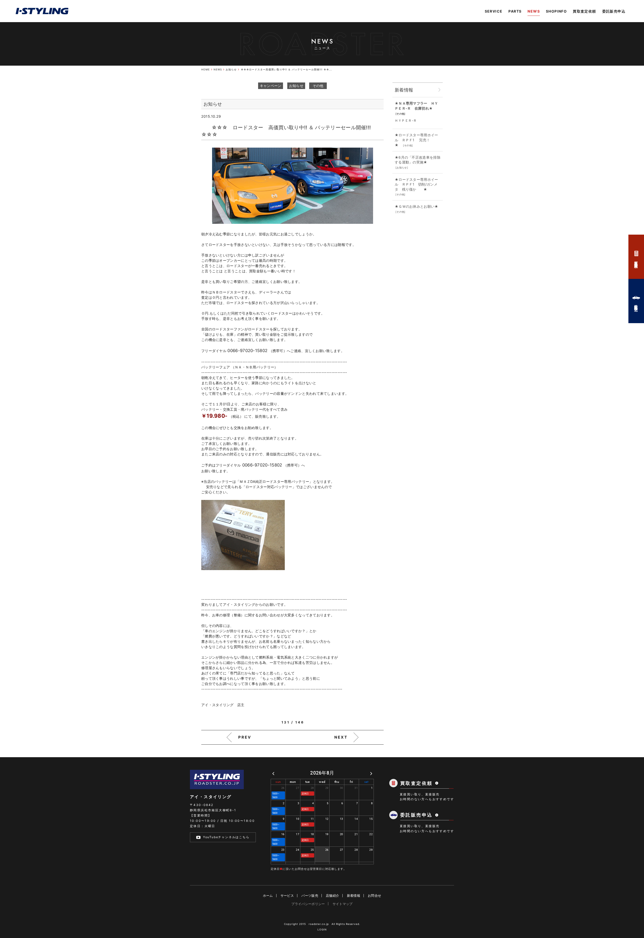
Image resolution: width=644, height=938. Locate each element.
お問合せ (374, 895)
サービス (287, 895)
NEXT (341, 737)
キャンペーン (270, 85)
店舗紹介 (332, 895)
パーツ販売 (309, 895)
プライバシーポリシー (308, 904)
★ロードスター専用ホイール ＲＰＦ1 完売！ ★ (418, 140)
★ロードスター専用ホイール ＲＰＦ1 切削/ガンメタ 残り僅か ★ (416, 184)
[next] (371, 773)
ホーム (268, 895)
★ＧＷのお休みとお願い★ (418, 206)
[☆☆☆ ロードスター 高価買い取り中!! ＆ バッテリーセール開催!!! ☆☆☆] (292, 186)
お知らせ (296, 85)
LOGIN (322, 929)
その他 (318, 85)
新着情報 (353, 895)
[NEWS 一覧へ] (439, 90)
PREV (244, 737)
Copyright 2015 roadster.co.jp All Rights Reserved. (322, 923)
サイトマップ (343, 904)
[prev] (273, 773)
